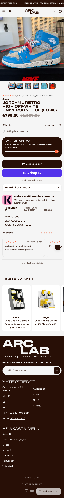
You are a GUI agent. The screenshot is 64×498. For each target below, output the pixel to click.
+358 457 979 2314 (19, 413)
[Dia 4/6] (36, 86)
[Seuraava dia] (58, 308)
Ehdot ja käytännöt (32, 484)
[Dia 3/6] (28, 86)
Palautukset (8, 461)
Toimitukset (8, 455)
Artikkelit (6, 434)
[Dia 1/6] (11, 86)
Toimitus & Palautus (30, 209)
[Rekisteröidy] (57, 370)
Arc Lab (35, 478)
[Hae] (10, 11)
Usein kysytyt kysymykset (14, 439)
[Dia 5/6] (44, 86)
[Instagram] (26, 491)
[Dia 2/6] (19, 86)
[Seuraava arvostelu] (58, 247)
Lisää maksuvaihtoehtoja (32, 180)
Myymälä (6, 450)
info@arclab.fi (17, 418)
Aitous (48, 210)
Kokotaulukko (51, 125)
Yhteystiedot (8, 466)
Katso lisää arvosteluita (32, 263)
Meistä (5, 445)
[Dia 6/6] (52, 86)
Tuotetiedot (11, 209)
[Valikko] (3, 11)
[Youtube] (32, 491)
